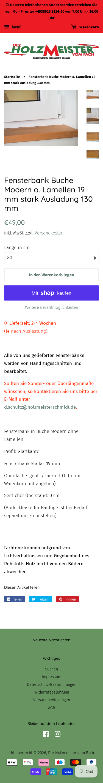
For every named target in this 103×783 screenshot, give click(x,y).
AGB (51, 707)
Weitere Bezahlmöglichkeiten (51, 307)
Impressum (51, 676)
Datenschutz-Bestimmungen (51, 684)
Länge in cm (17, 247)
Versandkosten (49, 233)
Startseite (12, 76)
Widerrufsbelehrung (51, 692)
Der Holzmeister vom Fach (71, 752)
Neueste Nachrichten (51, 639)
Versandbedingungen (51, 699)
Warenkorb (89, 27)
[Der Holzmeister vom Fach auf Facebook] (46, 735)
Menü (16, 27)
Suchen (51, 669)
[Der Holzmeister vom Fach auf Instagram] (57, 735)
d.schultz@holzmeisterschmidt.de (40, 407)
